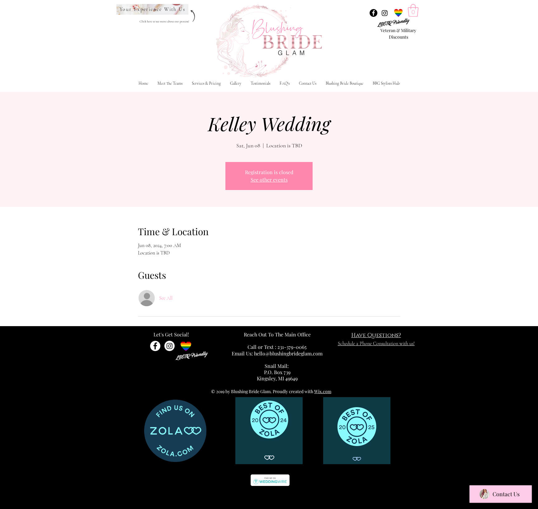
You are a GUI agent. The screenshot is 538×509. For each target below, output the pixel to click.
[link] (413, 10)
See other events (269, 179)
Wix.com (322, 391)
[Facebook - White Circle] (155, 346)
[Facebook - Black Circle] (373, 13)
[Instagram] (385, 13)
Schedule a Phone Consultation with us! (376, 343)
